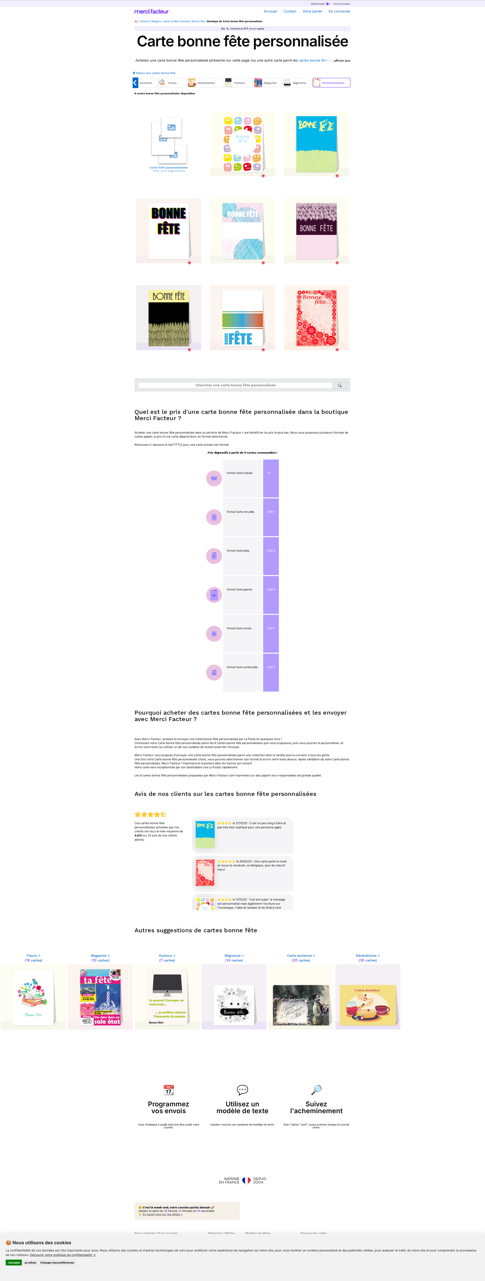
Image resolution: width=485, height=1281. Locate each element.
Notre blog (215, 1233)
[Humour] (239, 86)
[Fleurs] (173, 86)
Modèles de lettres (258, 1233)
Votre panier (312, 11)
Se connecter (339, 11)
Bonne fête (198, 21)
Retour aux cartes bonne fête (155, 73)
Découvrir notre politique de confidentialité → (63, 1255)
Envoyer (270, 11)
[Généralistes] (206, 86)
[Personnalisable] (332, 86)
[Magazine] (268, 86)
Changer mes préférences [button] (57, 1262)
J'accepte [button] (14, 1262)
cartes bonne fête (313, 60)
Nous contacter (145, 1233)
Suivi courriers (168, 1233)
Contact (290, 11)
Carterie (144, 21)
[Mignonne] (298, 86)
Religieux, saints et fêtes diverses (170, 21)
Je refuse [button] (30, 1262)
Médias (230, 1233)
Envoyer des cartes (314, 1233)
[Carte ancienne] (139, 86)
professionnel (341, 3)
